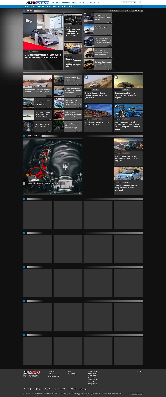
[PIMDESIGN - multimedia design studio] (136, 395)
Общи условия (93, 371)
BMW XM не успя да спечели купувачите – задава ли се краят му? (103, 41)
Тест (33, 6)
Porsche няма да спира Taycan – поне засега (103, 17)
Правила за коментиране (92, 374)
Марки (71, 6)
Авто (58, 3)
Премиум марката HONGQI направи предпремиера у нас (73, 63)
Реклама (50, 374)
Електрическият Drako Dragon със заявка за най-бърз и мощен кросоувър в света (127, 125)
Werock (73, 389)
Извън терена (34, 135)
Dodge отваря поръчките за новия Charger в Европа (73, 114)
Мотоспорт (41, 6)
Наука (81, 3)
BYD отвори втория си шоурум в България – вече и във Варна (43, 56)
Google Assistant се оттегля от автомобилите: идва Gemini (73, 33)
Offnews (66, 3)
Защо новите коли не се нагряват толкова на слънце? (73, 90)
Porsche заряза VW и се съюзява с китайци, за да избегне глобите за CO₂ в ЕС (43, 104)
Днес (121, 10)
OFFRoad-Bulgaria (63, 389)
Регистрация (72, 374)
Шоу (54, 6)
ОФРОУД (64, 6)
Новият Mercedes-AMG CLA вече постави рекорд (72, 126)
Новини (27, 6)
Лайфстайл (91, 3)
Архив (137, 10)
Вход (69, 371)
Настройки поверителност (93, 383)
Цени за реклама (53, 376)
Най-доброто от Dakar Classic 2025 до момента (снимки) (96, 95)
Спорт (74, 3)
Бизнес (49, 6)
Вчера (129, 10)
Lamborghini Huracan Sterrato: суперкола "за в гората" (126, 95)
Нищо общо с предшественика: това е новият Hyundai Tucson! (101, 53)
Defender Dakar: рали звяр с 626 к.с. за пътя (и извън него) (103, 64)
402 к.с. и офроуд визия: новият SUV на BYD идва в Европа (73, 79)
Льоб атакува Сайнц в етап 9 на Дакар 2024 (97, 123)
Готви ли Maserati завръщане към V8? (42, 125)
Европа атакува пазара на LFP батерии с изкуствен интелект (73, 103)
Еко (59, 6)
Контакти (51, 371)
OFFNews (26, 389)
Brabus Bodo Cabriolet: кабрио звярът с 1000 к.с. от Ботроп (37, 90)
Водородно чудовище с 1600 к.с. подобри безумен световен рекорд (43, 115)
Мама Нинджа (83, 389)
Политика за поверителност (93, 379)
